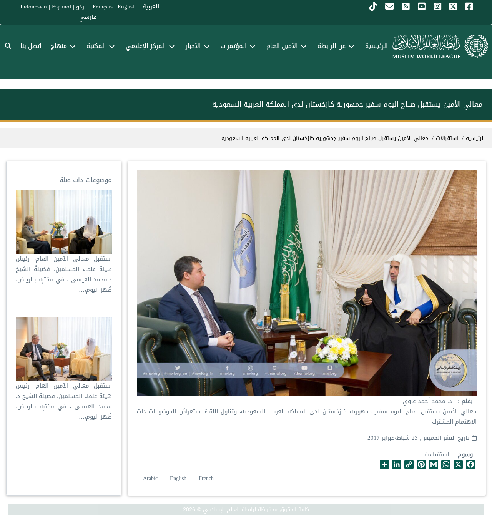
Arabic (150, 478)
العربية (151, 6)
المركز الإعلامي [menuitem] (146, 46)
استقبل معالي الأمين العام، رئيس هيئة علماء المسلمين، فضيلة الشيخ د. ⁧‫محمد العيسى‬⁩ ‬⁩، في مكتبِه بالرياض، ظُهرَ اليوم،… (64, 401)
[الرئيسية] (440, 46)
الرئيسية (475, 138)
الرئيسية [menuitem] (376, 46)
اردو (81, 6)
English (178, 478)
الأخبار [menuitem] (193, 46)
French (206, 478)
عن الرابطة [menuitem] (331, 46)
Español (61, 6)
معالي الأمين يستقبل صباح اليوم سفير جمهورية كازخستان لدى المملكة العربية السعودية (324, 138)
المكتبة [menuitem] (96, 46)
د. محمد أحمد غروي (427, 401)
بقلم (466, 401)
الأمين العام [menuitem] (282, 46)
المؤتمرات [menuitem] (234, 46)
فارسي (88, 17)
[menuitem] (8, 46)
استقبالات (436, 454)
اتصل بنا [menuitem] (31, 46)
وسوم (465, 454)
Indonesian (33, 6)
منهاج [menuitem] (59, 46)
